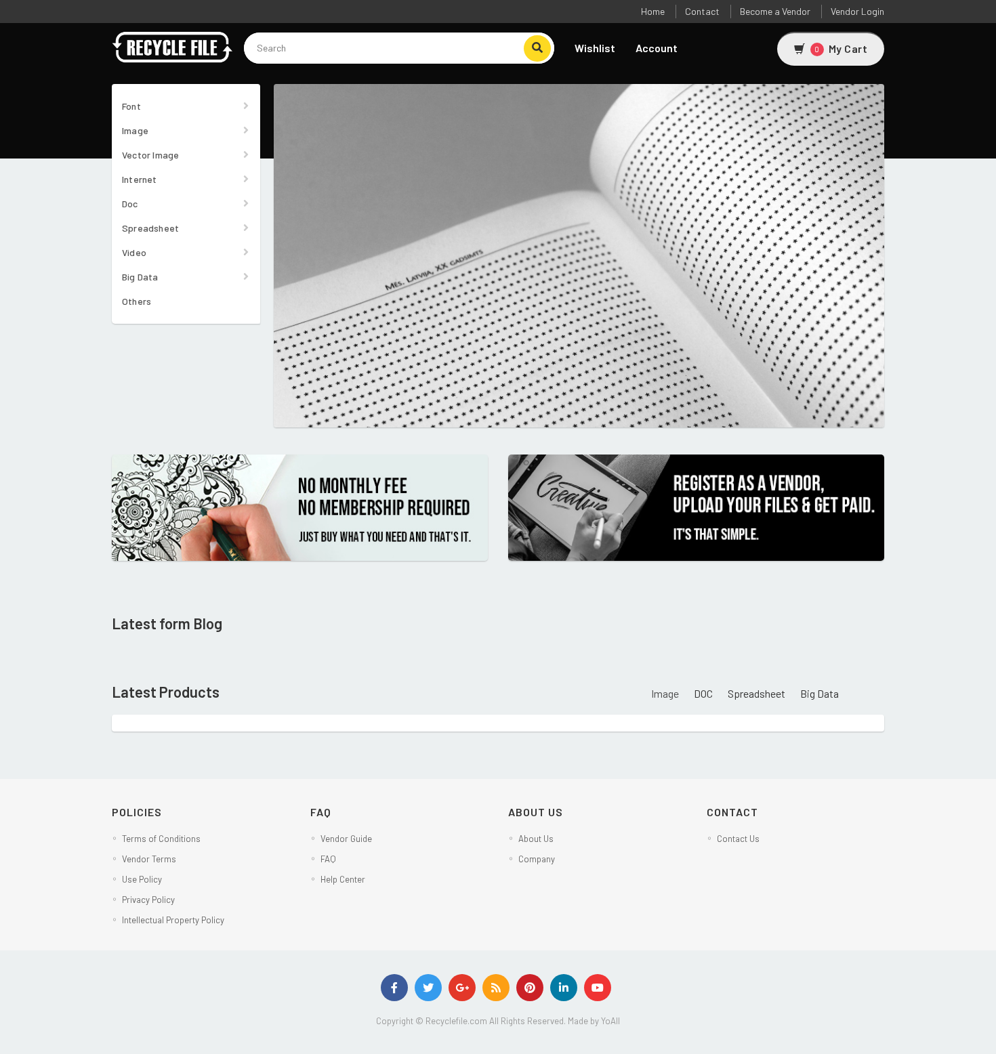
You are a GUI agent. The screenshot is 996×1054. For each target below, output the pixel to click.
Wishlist (595, 47)
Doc (130, 203)
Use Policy (142, 879)
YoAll (610, 1020)
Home (653, 11)
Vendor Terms (149, 858)
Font (131, 106)
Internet (139, 179)
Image (135, 130)
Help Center (342, 879)
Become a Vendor (775, 11)
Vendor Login (857, 11)
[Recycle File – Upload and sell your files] (173, 46)
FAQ (328, 858)
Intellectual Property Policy (173, 919)
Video (134, 252)
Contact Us (738, 838)
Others (136, 301)
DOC (703, 693)
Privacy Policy (148, 899)
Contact (702, 11)
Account (657, 47)
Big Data (140, 276)
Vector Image (150, 155)
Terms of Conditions (161, 838)
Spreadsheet (150, 228)
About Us (536, 838)
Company (536, 858)
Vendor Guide (346, 838)
